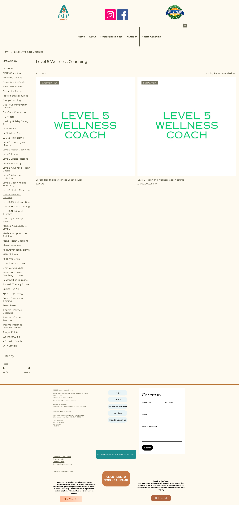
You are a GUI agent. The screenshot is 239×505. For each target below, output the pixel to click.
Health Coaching (117, 420)
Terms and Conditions (62, 457)
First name (147, 402)
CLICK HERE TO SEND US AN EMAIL (116, 478)
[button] (185, 25)
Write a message (149, 426)
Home (118, 392)
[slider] (3, 368)
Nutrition (118, 413)
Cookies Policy (59, 462)
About (118, 399)
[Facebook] (122, 14)
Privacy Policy (59, 459)
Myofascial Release (117, 406)
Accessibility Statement (62, 464)
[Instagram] (110, 14)
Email (145, 414)
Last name (168, 402)
